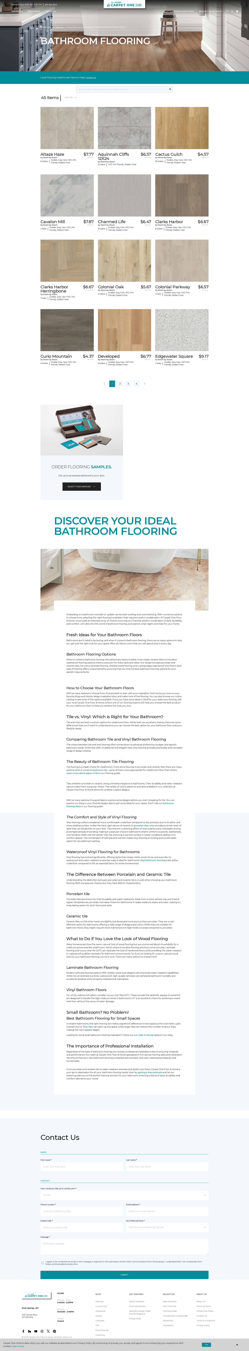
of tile (95, 773)
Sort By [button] (69, 97)
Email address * (133, 1205)
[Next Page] (145, 384)
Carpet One (45, 27)
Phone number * (48, 1205)
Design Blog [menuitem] (135, 1318)
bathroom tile (100, 770)
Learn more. (18, 1346)
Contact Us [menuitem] (202, 1316)
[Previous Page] (104, 384)
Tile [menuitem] (97, 1325)
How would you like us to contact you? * (58, 1188)
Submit (124, 1275)
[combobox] (122, 89)
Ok (206, 1344)
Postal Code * (46, 1221)
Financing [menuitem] (100, 1335)
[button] (227, 11)
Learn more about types (79, 773)
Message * (45, 1237)
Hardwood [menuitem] (100, 1311)
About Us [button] (51, 11)
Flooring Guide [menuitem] (170, 1311)
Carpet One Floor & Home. (41, 1337)
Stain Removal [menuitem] (169, 1301)
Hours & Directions (183, 11)
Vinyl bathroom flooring (152, 860)
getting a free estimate (150, 1072)
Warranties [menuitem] (168, 1320)
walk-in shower (146, 1035)
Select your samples (79, 486)
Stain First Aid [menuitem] (169, 1306)
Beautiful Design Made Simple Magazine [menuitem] (140, 1312)
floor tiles (88, 1027)
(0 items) (237, 11)
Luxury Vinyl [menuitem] (101, 1306)
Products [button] (17, 11)
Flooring (59, 27)
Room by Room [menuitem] (204, 1306)
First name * (45, 1160)
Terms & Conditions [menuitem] (206, 1320)
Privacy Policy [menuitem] (203, 1325)
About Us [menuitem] (201, 1301)
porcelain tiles (141, 825)
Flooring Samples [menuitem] (137, 1306)
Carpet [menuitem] (98, 1316)
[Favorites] (232, 11)
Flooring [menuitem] (99, 1301)
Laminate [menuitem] (99, 1320)
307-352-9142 (51, 5)
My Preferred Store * (135, 1221)
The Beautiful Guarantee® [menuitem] (175, 1316)
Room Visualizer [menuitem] (136, 1301)
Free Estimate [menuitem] (102, 1330)
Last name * (131, 1160)
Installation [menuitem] (168, 1325)
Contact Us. (91, 77)
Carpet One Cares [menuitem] (205, 1311)
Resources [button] (34, 11)
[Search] (170, 89)
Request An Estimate (210, 11)
